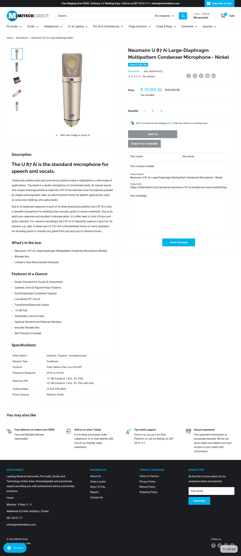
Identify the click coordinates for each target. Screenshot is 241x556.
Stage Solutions (138, 26)
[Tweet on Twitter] (201, 75)
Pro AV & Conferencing (106, 26)
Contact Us (96, 497)
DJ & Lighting (76, 26)
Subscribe (199, 500)
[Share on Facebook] (188, 75)
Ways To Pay (97, 486)
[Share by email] (207, 75)
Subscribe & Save (221, 3)
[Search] (183, 15)
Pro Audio (12, 26)
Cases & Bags (164, 26)
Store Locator (98, 481)
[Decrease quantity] (144, 111)
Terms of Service (149, 476)
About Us (95, 476)
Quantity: (133, 110)
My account (201, 17)
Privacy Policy (147, 481)
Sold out (153, 134)
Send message (179, 242)
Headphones (51, 26)
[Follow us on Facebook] (213, 545)
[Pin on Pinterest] (195, 75)
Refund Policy (147, 486)
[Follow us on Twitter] (219, 545)
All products (22, 37)
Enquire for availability (144, 143)
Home (10, 37)
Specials (207, 26)
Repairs (94, 492)
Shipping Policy (148, 492)
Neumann (133, 71)
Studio (31, 26)
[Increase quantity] (161, 111)
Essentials (187, 26)
